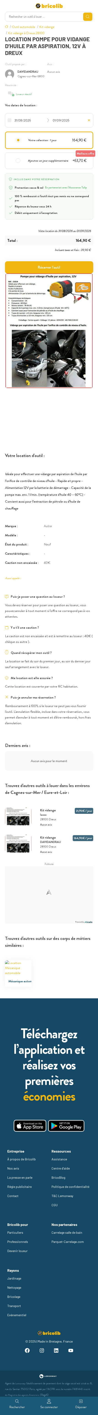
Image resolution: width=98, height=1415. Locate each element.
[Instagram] (41, 1351)
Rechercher (17, 1407)
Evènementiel (16, 1315)
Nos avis (13, 1168)
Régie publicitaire (19, 1187)
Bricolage (13, 1297)
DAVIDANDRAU (28, 71)
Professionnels (17, 1242)
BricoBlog (58, 1177)
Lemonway (20, 1383)
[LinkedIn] (56, 1351)
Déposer (81, 1407)
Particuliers (15, 1232)
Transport (14, 1306)
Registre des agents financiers (23, 1395)
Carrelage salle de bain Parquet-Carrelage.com (68, 1237)
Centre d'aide (61, 1168)
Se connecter (49, 1407)
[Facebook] (27, 1351)
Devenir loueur (17, 1251)
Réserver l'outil (49, 267)
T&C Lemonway (62, 1196)
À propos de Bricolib (21, 1159)
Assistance (59, 1159)
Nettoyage (14, 1287)
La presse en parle (19, 1177)
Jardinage (14, 1278)
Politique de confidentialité (70, 1187)
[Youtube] (71, 1351)
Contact (12, 1196)
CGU (55, 1205)
